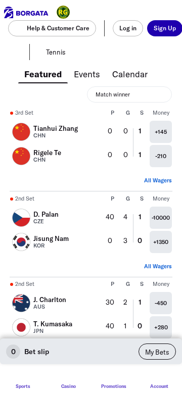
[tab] (43, 73)
